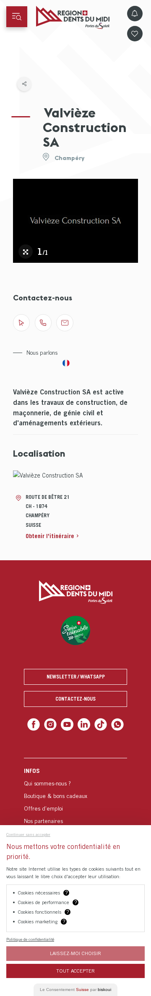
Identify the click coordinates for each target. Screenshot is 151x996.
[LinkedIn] (83, 723)
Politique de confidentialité (30, 939)
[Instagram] (52, 723)
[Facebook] (37, 723)
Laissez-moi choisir (75, 953)
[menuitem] (75, 801)
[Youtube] (67, 723)
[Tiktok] (98, 723)
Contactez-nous (75, 699)
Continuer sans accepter (28, 834)
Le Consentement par (75, 989)
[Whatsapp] (114, 723)
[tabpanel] (75, 221)
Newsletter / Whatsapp (76, 676)
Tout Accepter (75, 971)
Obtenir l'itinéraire (50, 535)
